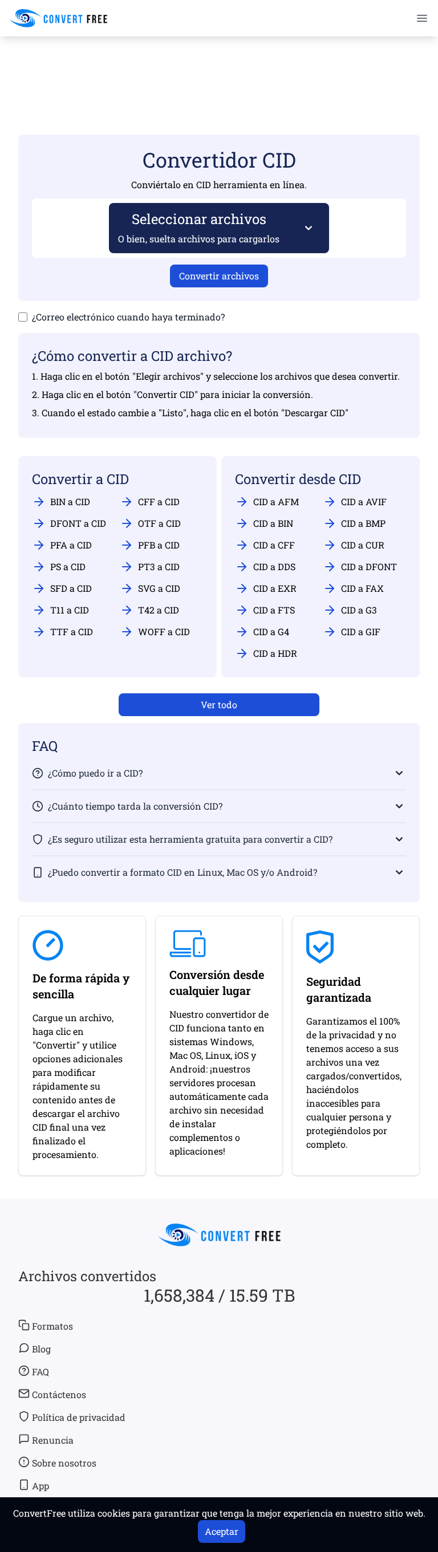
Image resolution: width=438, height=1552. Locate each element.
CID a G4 (271, 631)
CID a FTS (274, 610)
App (40, 1486)
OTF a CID (159, 523)
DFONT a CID (78, 523)
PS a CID (68, 566)
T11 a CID (69, 610)
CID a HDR (275, 653)
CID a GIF (360, 631)
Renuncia (53, 1440)
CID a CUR (362, 545)
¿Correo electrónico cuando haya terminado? (128, 317)
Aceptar (221, 1531)
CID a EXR (275, 588)
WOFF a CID (164, 631)
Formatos (52, 1326)
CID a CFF (274, 545)
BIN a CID (70, 501)
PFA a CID (71, 545)
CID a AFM (276, 501)
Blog (41, 1349)
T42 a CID (158, 610)
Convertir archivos (219, 276)
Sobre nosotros (64, 1463)
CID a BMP (363, 523)
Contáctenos (59, 1394)
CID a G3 (359, 610)
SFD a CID (71, 588)
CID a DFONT (369, 566)
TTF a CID (71, 631)
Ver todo (219, 704)
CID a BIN (273, 523)
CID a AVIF (364, 501)
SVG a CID (159, 588)
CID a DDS (274, 566)
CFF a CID (159, 501)
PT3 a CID (159, 566)
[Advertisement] (219, 69)
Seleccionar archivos (198, 227)
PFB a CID (159, 545)
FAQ (40, 1372)
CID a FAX (362, 588)
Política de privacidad (78, 1417)
